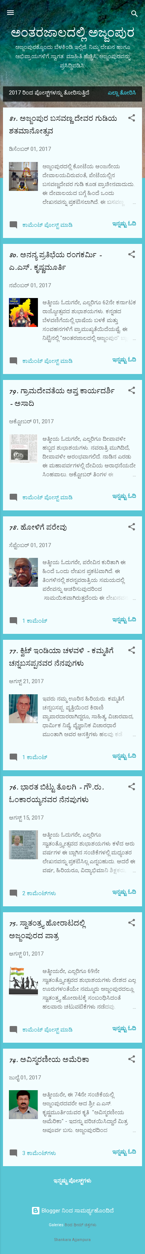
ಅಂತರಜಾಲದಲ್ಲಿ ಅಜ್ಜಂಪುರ (73, 32)
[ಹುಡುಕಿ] (134, 15)
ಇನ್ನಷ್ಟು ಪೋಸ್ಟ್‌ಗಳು (72, 1181)
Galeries (56, 1224)
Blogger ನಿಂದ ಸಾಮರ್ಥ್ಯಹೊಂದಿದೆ (77, 1210)
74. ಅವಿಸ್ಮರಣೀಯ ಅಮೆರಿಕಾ (49, 1060)
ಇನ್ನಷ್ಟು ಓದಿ (124, 223)
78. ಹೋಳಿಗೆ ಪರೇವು (38, 527)
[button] (131, 119)
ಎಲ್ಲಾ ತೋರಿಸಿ (122, 92)
